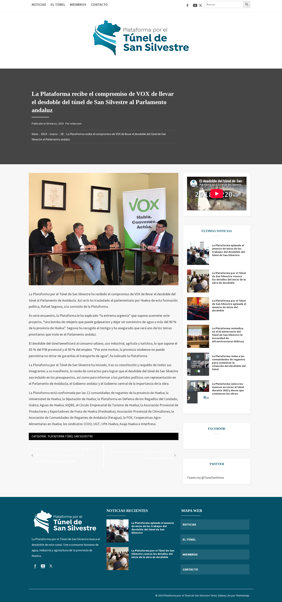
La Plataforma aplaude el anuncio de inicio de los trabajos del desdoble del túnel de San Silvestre (228, 250)
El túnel (58, 4)
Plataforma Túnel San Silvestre (70, 436)
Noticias (39, 4)
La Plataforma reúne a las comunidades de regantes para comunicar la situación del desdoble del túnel (229, 363)
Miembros (78, 4)
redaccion (76, 123)
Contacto (99, 4)
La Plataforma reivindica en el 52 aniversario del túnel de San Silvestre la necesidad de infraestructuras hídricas (228, 335)
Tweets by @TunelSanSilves (205, 477)
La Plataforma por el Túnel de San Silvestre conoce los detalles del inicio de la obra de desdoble (229, 277)
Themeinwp (243, 595)
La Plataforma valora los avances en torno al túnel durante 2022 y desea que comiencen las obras (228, 388)
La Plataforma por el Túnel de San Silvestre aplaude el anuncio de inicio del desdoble (229, 305)
